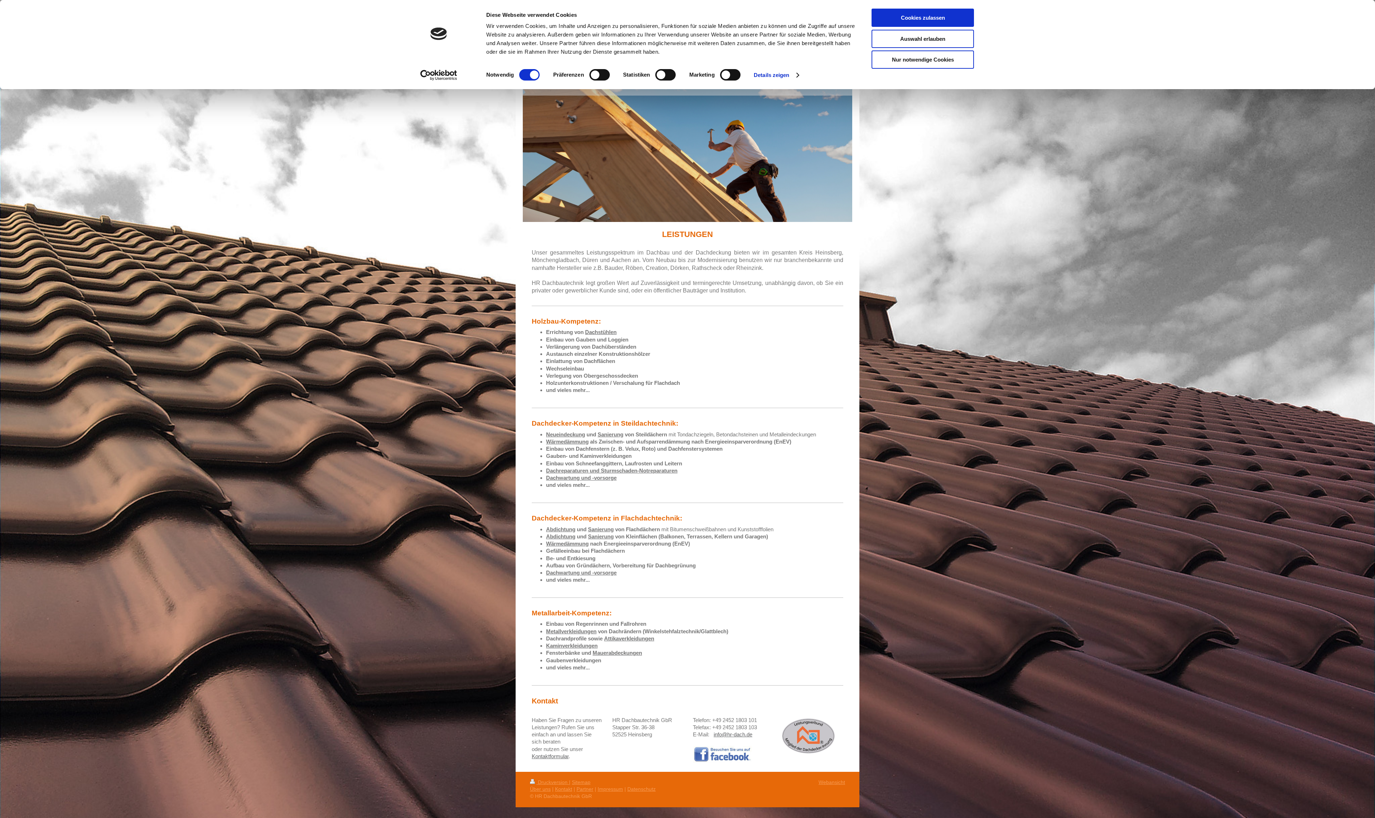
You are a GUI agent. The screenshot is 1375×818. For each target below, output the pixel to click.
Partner (584, 789)
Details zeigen (771, 75)
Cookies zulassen (923, 18)
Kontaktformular (550, 756)
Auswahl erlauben (922, 39)
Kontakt (563, 789)
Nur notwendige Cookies (923, 60)
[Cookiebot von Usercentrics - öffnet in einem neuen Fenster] (438, 75)
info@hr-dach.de (733, 734)
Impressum (610, 789)
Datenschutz (641, 789)
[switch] (599, 75)
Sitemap (581, 782)
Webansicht (832, 782)
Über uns (540, 789)
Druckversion (552, 782)
